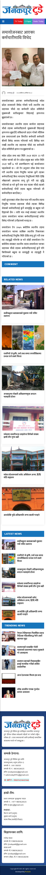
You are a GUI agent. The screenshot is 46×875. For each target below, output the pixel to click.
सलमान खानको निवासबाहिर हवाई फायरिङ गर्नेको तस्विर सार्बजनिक (28, 664)
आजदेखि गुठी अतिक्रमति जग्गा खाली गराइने (21, 515)
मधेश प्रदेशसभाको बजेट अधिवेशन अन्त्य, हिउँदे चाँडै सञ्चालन (22, 476)
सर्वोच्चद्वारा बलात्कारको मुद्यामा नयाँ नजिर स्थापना (20, 314)
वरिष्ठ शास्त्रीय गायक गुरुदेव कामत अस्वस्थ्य (28, 691)
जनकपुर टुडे (10, 92)
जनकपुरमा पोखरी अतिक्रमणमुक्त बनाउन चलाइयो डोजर (20, 395)
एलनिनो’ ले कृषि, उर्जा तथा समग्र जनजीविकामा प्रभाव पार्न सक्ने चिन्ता (22, 355)
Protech (28, 871)
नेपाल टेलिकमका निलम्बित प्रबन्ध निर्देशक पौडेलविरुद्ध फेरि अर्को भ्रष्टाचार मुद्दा (30, 636)
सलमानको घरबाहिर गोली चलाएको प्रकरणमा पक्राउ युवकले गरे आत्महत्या (30, 650)
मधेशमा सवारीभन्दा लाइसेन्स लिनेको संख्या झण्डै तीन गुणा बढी (21, 436)
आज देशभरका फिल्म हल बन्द (29, 675)
